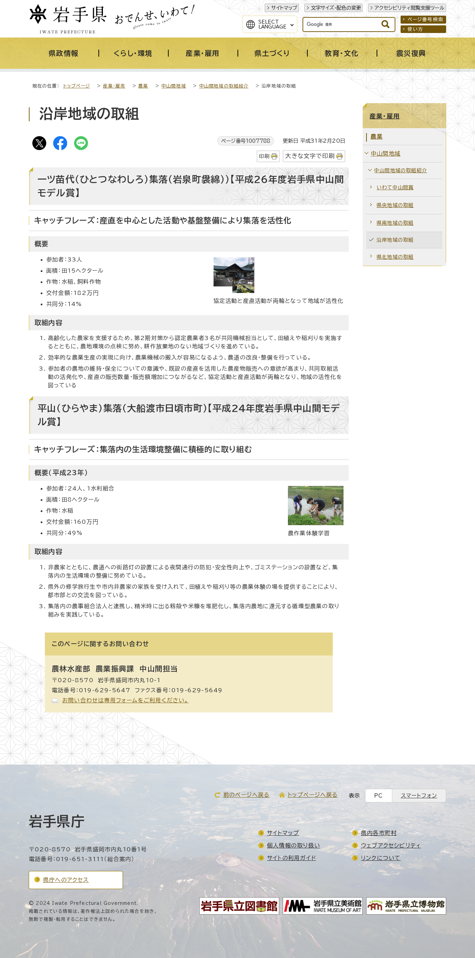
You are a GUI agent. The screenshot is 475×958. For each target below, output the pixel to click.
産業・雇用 (114, 86)
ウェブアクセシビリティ (391, 845)
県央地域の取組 (395, 205)
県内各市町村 (379, 833)
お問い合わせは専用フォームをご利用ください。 (125, 700)
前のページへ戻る (246, 795)
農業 (143, 86)
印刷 (264, 156)
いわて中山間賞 (395, 187)
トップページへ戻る (313, 795)
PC (378, 795)
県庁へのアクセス (66, 880)
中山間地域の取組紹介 (224, 86)
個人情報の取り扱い (293, 845)
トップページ (76, 86)
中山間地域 (173, 86)
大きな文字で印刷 (310, 156)
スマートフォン (419, 795)
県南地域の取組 (395, 222)
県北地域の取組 (395, 256)
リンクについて (381, 858)
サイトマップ (284, 7)
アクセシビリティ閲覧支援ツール (409, 7)
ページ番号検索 (425, 19)
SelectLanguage (272, 24)
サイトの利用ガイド (291, 858)
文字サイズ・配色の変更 (336, 7)
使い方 (416, 29)
